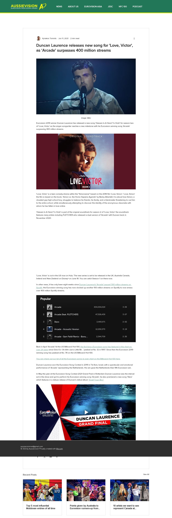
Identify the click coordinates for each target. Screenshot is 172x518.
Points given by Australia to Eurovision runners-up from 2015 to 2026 (84, 507)
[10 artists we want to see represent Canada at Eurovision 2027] (129, 490)
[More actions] (134, 38)
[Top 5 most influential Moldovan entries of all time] (42, 490)
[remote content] (86, 248)
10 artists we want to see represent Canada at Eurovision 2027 (126, 507)
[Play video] (86, 161)
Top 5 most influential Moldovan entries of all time (40, 507)
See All (146, 474)
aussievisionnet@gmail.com (32, 446)
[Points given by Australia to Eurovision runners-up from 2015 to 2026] (86, 490)
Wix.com (59, 449)
